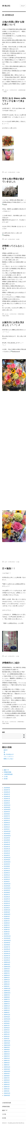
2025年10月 (7, 809)
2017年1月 (6, 1038)
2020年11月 (7, 938)
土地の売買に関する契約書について (13, 23)
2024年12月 (7, 831)
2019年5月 (7, 977)
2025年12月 (7, 805)
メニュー (23, 5)
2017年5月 (7, 1030)
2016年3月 (7, 1060)
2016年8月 (7, 1049)
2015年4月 (7, 1084)
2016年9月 (7, 1047)
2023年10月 (7, 862)
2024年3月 (7, 851)
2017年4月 (7, 1032)
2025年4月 (7, 822)
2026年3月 (7, 798)
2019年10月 (7, 966)
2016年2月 (7, 1062)
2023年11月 (7, 859)
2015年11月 (7, 1069)
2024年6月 (7, 844)
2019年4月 (7, 979)
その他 (17, 172)
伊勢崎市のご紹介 (11, 662)
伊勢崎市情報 (21, 314)
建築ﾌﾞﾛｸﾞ (6, 770)
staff (6, 172)
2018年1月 (7, 1012)
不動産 (5, 91)
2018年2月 (7, 1010)
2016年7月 (7, 1052)
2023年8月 (7, 866)
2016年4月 (7, 1058)
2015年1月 (6, 1091)
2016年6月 (7, 1054)
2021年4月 (7, 927)
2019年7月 (7, 973)
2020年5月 (7, 951)
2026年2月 (7, 801)
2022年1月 (7, 907)
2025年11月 (7, 807)
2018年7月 (7, 999)
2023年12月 (7, 857)
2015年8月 (7, 1076)
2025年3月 (7, 825)
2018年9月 (7, 995)
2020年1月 (7, 960)
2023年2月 (7, 879)
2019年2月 (7, 984)
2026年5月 (7, 794)
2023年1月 (7, 881)
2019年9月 (7, 969)
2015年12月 (7, 1067)
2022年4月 (7, 901)
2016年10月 (7, 1045)
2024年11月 (7, 833)
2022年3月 (7, 903)
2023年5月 (7, 873)
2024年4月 (7, 849)
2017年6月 (7, 1028)
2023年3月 (7, 877)
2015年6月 (7, 1080)
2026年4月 (7, 796)
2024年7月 (7, 842)
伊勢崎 (7, 315)
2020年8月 (7, 945)
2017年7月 (7, 1025)
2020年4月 (7, 953)
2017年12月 (7, 1014)
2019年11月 (7, 964)
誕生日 (5, 750)
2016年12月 (7, 1041)
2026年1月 (7, 803)
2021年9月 (7, 916)
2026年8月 (7, 787)
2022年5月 (7, 899)
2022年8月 (7, 892)
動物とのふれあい (9, 758)
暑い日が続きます (9, 754)
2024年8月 (7, 840)
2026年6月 (7, 792)
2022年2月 (7, 905)
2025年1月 (7, 829)
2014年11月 (7, 1095)
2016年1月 (6, 1065)
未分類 (17, 239)
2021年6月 (7, 923)
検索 (3, 732)
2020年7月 (7, 947)
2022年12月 (7, 883)
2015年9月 (7, 1073)
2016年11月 (7, 1043)
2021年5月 (7, 925)
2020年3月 (7, 955)
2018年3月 (7, 1008)
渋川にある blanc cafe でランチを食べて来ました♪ (14, 101)
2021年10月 (7, 914)
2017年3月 (7, 1034)
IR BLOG (6, 6)
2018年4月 (7, 1006)
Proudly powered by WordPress (16, 1123)
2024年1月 (7, 855)
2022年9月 (7, 890)
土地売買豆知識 (21, 90)
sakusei (6, 90)
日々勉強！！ (8, 568)
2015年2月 (7, 1089)
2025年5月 (7, 820)
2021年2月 (7, 931)
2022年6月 (7, 897)
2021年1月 (6, 934)
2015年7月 (7, 1078)
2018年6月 (7, 1001)
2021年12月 (7, 910)
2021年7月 (7, 921)
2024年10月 (7, 835)
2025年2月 (7, 827)
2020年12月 (7, 936)
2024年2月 (7, 853)
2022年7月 (7, 894)
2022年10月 (7, 888)
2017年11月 (7, 1017)
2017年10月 (7, 1019)
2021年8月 (7, 918)
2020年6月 (7, 949)
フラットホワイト (9, 756)
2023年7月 (7, 868)
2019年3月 (7, 982)
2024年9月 (7, 838)
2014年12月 (7, 1093)
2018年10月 (7, 993)
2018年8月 (7, 997)
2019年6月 (7, 975)
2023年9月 (7, 864)
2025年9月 (7, 811)
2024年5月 (7, 846)
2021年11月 (7, 912)
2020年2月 (7, 958)
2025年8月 (7, 814)
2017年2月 (7, 1036)
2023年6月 (7, 870)
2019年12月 (7, 962)
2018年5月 (7, 1003)
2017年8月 (7, 1023)
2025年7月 (7, 816)
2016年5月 (7, 1056)
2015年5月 (7, 1082)
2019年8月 (7, 971)
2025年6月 (7, 818)
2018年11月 (7, 990)
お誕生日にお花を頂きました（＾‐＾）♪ (13, 323)
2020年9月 (7, 942)
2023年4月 (7, 875)
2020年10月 (7, 940)
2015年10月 (7, 1071)
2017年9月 (7, 1021)
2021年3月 (7, 929)
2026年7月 (7, 790)
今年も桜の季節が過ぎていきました (13, 180)
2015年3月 (7, 1086)
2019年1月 (6, 986)
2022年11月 (7, 886)
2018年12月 (7, 988)
